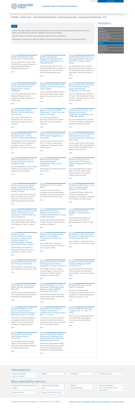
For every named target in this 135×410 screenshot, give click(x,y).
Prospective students (19, 374)
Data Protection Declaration (101, 402)
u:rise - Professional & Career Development (108, 389)
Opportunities (103, 49)
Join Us (101, 52)
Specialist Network (105, 37)
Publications (103, 46)
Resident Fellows (104, 34)
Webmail (73, 385)
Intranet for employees (106, 385)
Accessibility (86, 402)
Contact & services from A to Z (51, 392)
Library (43, 388)
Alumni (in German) (18, 376)
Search (92, 1)
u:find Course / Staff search (50, 385)
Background (103, 31)
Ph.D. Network (103, 40)
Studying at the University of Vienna (23, 385)
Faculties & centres (18, 392)
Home (101, 28)
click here (41, 36)
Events (101, 43)
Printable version (118, 402)
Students (44, 374)
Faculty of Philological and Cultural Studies (45, 17)
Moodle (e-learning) (76, 388)
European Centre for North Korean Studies (59, 6)
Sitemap (72, 402)
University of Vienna (26, 17)
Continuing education (105, 374)
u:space (14, 388)
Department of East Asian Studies (67, 17)
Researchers (74, 374)
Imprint (78, 402)
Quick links (110, 1)
